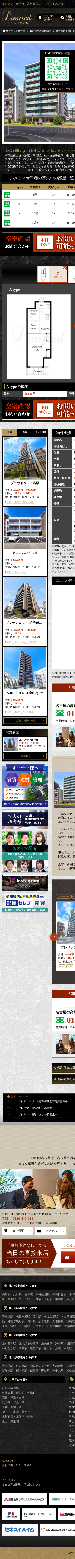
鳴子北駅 (58, 1370)
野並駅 (45, 1370)
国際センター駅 (40, 1365)
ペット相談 (40, 432)
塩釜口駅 (35, 1348)
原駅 (58, 1348)
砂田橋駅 (24, 1326)
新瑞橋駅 (58, 1321)
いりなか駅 (9, 1348)
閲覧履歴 (26, 756)
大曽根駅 (69, 1326)
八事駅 (23, 1348)
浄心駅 (59, 1343)
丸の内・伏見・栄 (13, 1402)
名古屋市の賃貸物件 (40, 31)
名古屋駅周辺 (10, 1388)
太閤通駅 (7, 1365)
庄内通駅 (46, 1343)
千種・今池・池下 (13, 1407)
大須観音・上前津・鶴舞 (17, 1416)
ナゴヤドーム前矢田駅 (47, 1326)
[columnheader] (19, 187)
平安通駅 (7, 1316)
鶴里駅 (34, 1370)
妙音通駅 (44, 1321)
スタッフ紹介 (23, 1465)
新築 (9, 432)
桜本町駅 (21, 1370)
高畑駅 (6, 1294)
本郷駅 (59, 1299)
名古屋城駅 (68, 1316)
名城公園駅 (51, 1316)
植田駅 (48, 1348)
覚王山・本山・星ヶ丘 (16, 1411)
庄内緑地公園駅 (28, 1343)
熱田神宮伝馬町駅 (13, 1321)
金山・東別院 (10, 1421)
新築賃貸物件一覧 (26, 720)
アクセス (51, 1230)
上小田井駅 (9, 1343)
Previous (54, 937)
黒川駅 (37, 1316)
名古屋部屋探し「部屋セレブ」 (21, 1484)
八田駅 (17, 1294)
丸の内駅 (58, 1365)
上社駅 (48, 1299)
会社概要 (18, 1230)
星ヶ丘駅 (24, 1299)
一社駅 (37, 1299)
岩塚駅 (28, 1294)
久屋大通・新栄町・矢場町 (19, 1392)
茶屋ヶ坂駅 (9, 1326)
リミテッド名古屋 (15, 31)
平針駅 (68, 1348)
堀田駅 (31, 1321)
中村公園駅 (43, 1294)
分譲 (25, 432)
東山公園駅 (9, 1299)
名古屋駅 (21, 1365)
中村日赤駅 (59, 1294)
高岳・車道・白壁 (13, 1397)
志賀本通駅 (23, 1316)
